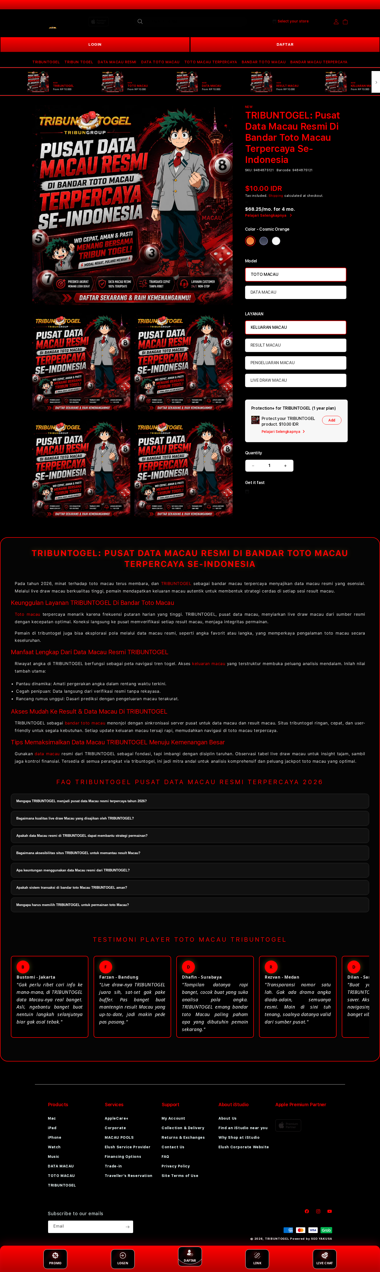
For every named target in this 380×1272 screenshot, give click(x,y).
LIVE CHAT (324, 1263)
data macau (47, 753)
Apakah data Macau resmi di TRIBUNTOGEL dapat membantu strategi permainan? (82, 836)
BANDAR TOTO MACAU (264, 62)
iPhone (55, 1137)
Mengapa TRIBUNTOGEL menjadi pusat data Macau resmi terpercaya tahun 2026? (81, 801)
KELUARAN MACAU (269, 327)
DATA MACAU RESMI (117, 62)
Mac (52, 1118)
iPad (52, 1128)
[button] (46, 62)
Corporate (115, 1128)
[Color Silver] (276, 241)
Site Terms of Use (180, 1176)
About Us (227, 1118)
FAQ (165, 1156)
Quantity (253, 452)
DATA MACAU (263, 292)
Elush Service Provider (127, 1147)
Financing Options (123, 1156)
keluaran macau (208, 663)
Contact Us (173, 1147)
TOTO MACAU (264, 274)
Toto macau (27, 614)
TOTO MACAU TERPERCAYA (210, 62)
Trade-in (113, 1166)
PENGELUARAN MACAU (272, 362)
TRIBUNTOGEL (46, 62)
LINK (257, 1263)
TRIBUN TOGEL (78, 62)
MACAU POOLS (119, 1137)
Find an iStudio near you (243, 1128)
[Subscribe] (127, 1226)
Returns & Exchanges (183, 1137)
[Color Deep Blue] (264, 241)
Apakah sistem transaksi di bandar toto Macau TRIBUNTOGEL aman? (71, 887)
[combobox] (190, 21)
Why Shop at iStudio (239, 1137)
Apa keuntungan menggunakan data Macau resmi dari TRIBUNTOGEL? (73, 870)
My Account (173, 1118)
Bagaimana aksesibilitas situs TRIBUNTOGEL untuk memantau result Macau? (78, 853)
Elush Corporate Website (243, 1147)
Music (53, 1156)
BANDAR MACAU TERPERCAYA (319, 62)
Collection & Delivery (183, 1128)
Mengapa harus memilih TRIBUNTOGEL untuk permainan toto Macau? (72, 905)
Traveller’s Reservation (129, 1176)
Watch (54, 1147)
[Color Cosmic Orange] (250, 241)
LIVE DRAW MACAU (268, 380)
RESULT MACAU (265, 345)
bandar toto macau (85, 722)
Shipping (276, 196)
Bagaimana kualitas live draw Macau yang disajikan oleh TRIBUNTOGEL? (75, 818)
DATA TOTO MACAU (160, 62)
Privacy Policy (176, 1166)
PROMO (55, 1263)
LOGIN (95, 44)
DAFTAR (285, 44)
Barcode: (284, 170)
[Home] (50, 21)
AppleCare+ (116, 1118)
